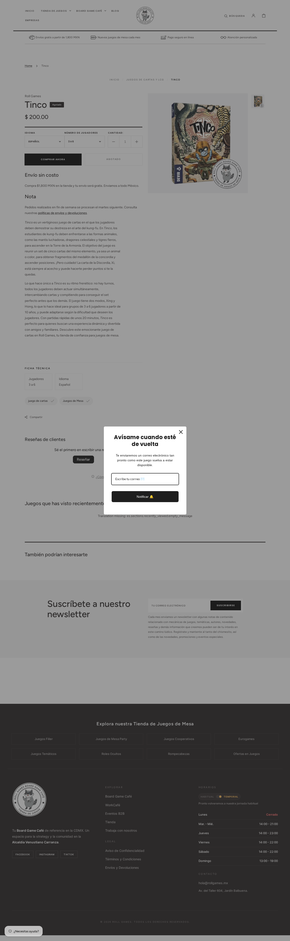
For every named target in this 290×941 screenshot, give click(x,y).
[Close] (180, 431)
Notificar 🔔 (145, 496)
